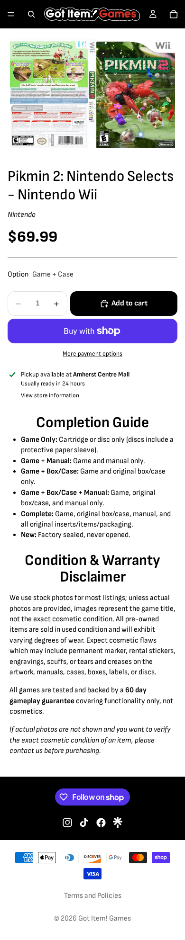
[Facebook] (101, 822)
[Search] (31, 14)
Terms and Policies (92, 895)
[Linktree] (117, 822)
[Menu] (11, 14)
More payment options (92, 354)
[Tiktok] (84, 822)
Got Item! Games (104, 918)
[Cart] (173, 14)
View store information (50, 395)
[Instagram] (67, 822)
